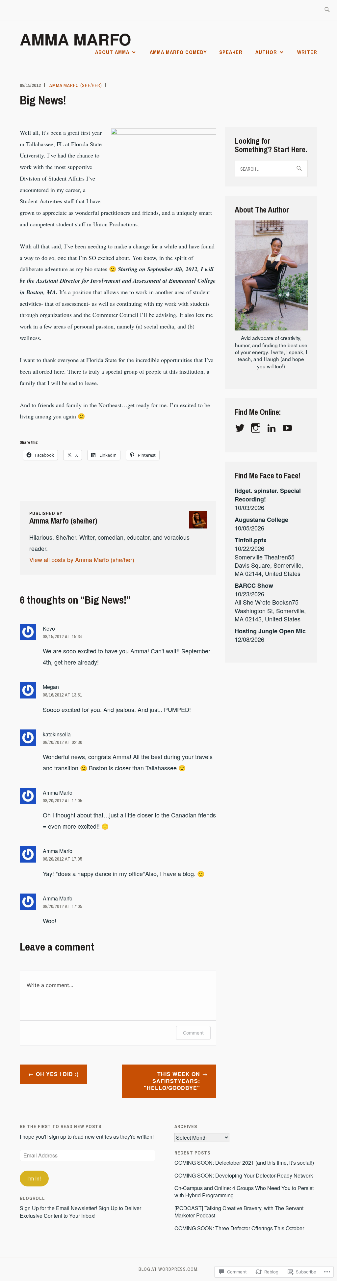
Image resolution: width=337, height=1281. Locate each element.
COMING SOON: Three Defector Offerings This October (239, 1228)
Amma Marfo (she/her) (75, 85)
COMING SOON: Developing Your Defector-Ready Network (243, 1175)
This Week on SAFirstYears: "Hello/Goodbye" (172, 1081)
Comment (193, 1033)
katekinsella (57, 734)
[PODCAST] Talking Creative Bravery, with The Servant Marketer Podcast (238, 1211)
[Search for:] (327, 10)
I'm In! (34, 1178)
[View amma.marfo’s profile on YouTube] (288, 428)
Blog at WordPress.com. (169, 1269)
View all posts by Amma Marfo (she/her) (81, 559)
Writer (307, 52)
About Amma (112, 52)
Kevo (49, 628)
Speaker (231, 52)
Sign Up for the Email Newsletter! (58, 1208)
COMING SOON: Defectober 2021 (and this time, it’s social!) (244, 1162)
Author (266, 52)
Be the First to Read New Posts (60, 1126)
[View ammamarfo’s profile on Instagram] (256, 428)
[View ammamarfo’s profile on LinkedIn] (272, 428)
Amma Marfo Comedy (178, 52)
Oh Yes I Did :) (57, 1074)
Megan (51, 687)
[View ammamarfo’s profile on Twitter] (241, 428)
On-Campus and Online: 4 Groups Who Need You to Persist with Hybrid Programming (244, 1191)
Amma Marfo (75, 39)
